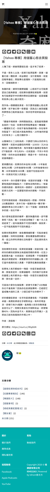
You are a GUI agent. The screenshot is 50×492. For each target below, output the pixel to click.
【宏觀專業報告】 (10, 393)
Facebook (7, 471)
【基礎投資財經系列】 (13, 388)
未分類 (25, 19)
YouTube (6, 483)
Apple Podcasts (9, 477)
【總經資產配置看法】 (13, 408)
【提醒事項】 (8, 403)
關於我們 (6, 442)
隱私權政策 (7, 454)
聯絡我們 (31, 442)
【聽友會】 (7, 413)
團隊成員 (6, 448)
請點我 (31, 343)
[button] (3, 4)
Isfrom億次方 (36, 474)
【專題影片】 (8, 398)
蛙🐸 (35, 34)
